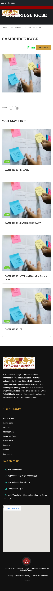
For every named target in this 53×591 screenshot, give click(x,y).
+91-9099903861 (15, 470)
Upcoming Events (10, 436)
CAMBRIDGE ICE (13, 329)
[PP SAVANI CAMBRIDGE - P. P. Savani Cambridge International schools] (10, 13)
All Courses (16, 28)
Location (27, 580)
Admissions (8, 423)
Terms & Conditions (40, 576)
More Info (43, 48)
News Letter (8, 441)
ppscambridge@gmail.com (19, 482)
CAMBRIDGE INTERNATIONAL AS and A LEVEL (26, 278)
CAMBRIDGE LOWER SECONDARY (23, 223)
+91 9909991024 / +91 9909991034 (22, 476)
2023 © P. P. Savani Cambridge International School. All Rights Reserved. (27, 569)
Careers (6, 445)
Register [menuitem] (11, 3)
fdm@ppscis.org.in (15, 489)
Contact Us (7, 454)
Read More (26, 147)
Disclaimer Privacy (22, 576)
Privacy (10, 576)
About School (8, 418)
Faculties (6, 427)
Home (4, 28)
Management (8, 432)
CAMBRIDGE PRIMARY (17, 169)
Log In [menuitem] (3, 3)
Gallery (6, 450)
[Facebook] (11, 108)
